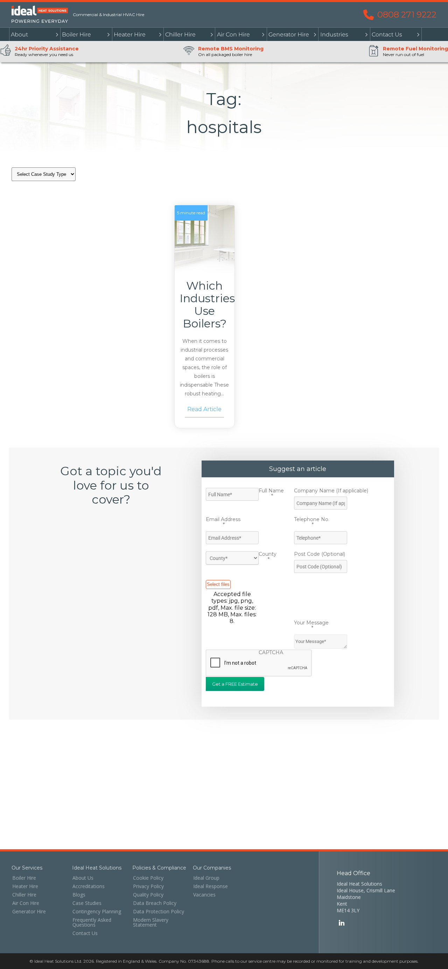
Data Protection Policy (158, 911)
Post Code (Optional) (319, 554)
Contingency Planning (96, 911)
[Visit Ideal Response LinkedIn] (341, 923)
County (267, 557)
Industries (334, 34)
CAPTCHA (271, 652)
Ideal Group (206, 877)
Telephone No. (311, 522)
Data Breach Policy (154, 903)
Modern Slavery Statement (150, 922)
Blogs (78, 894)
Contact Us (387, 34)
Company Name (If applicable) (331, 490)
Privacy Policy (148, 886)
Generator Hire (288, 34)
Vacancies (204, 894)
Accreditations (88, 886)
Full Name (271, 493)
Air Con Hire (233, 34)
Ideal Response (210, 886)
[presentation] (259, 663)
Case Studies (87, 903)
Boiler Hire (76, 34)
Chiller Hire (180, 34)
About (19, 34)
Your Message (311, 625)
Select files (218, 584)
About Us (82, 877)
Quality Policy (148, 894)
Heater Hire (130, 34)
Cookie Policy (148, 877)
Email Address (223, 522)
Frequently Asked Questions (91, 922)
